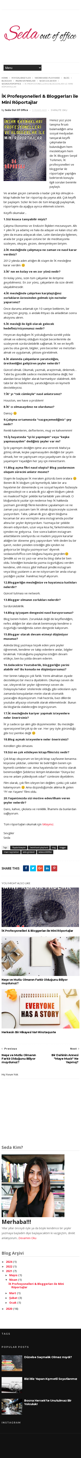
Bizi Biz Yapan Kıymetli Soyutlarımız (50, 1379)
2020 (9, 1309)
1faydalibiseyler (21, 78)
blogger (7, 81)
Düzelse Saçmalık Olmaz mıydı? (48, 1357)
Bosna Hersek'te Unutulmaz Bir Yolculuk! (47, 1402)
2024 (9, 1262)
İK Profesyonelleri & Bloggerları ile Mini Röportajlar (37, 931)
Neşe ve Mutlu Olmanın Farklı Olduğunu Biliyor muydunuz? (34, 981)
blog (66, 78)
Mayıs (13, 1275)
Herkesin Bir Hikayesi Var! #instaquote (29, 1032)
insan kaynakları (25, 81)
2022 (9, 1266)
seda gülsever (47, 81)
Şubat (13, 1298)
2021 (9, 1271)
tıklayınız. (48, 824)
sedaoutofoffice (11, 84)
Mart (13, 1293)
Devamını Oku (27, 1238)
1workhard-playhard (47, 78)
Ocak (13, 1302)
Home (5, 78)
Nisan (13, 1280)
